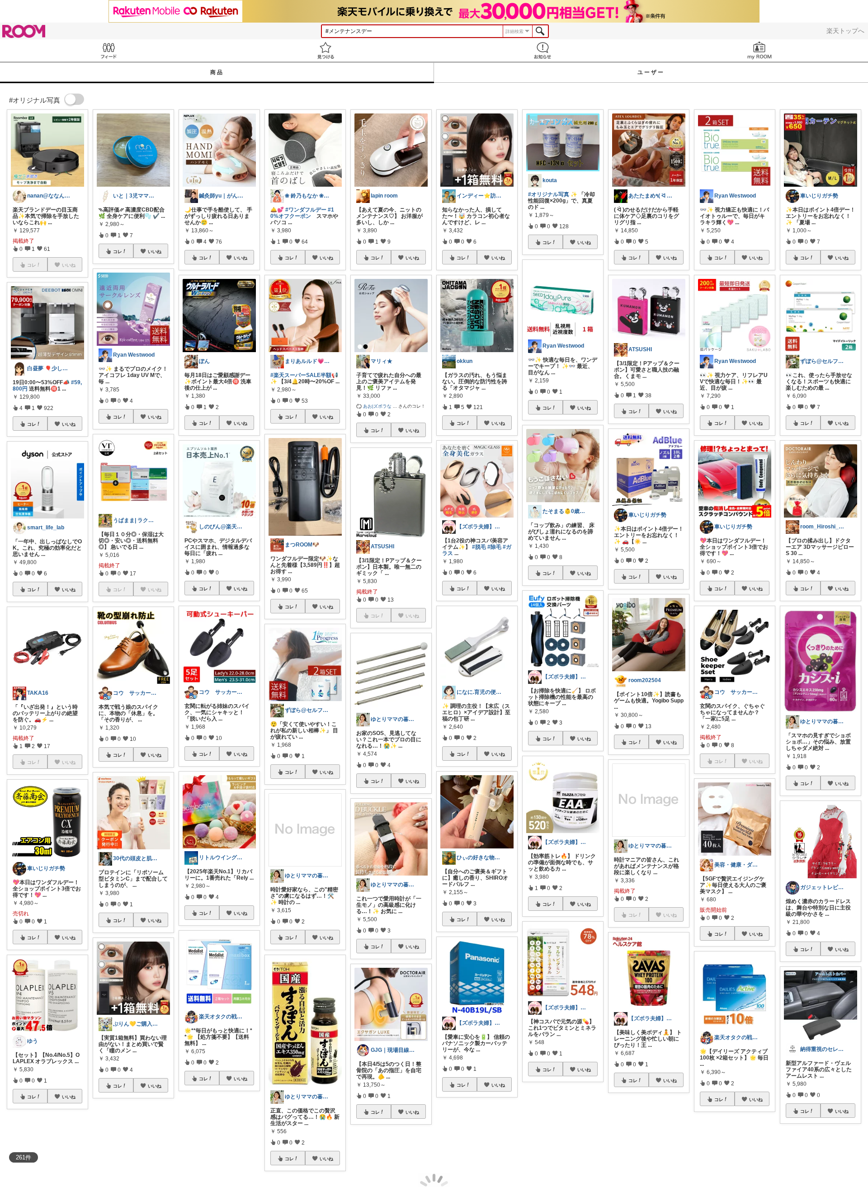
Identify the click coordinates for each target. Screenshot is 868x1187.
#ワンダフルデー (305, 210)
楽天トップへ (845, 30)
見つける (325, 50)
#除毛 (494, 547)
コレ (31, 424)
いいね (68, 424)
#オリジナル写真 (548, 194)
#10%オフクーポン (302, 213)
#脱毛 (479, 547)
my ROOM (759, 50)
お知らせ (542, 50)
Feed (108, 50)
